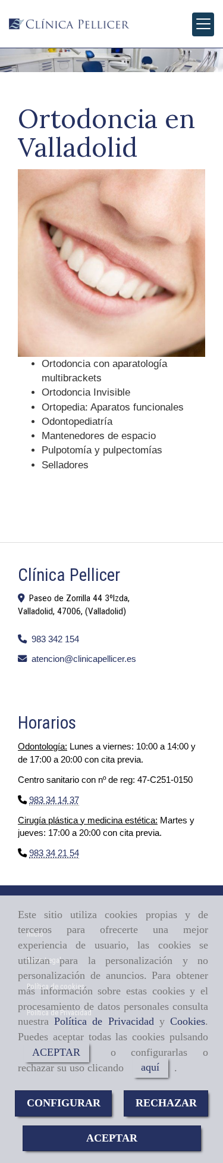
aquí (150, 1068)
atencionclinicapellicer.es (84, 659)
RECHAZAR (166, 1103)
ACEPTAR (56, 1052)
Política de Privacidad (103, 1021)
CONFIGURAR (63, 1103)
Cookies (187, 1021)
